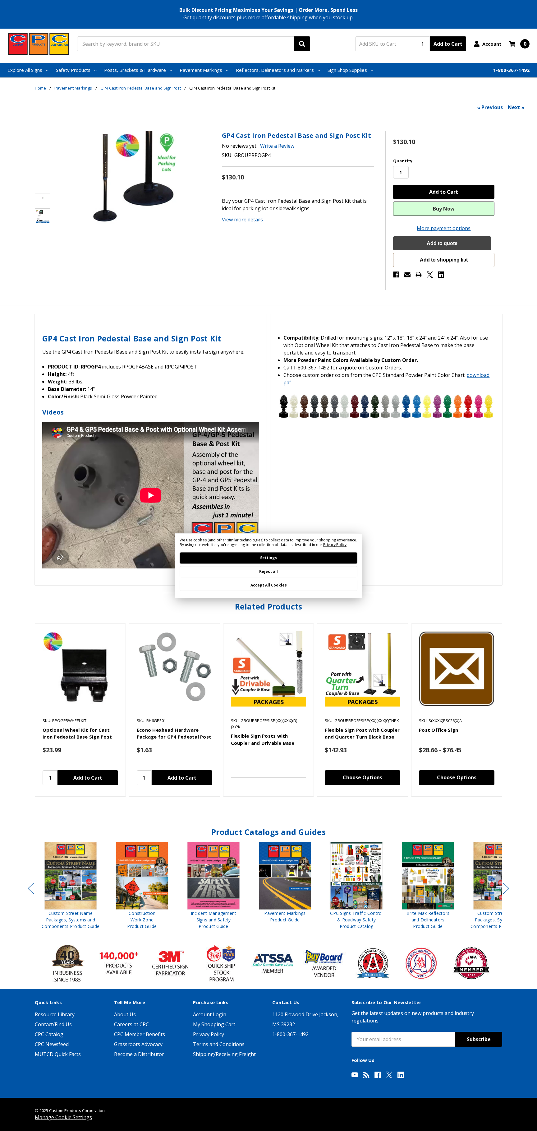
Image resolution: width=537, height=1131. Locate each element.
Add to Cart (448, 43)
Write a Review (277, 145)
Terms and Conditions (219, 1044)
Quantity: (403, 161)
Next (506, 888)
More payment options (443, 228)
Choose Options (362, 777)
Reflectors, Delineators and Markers (275, 70)
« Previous (490, 107)
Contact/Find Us (53, 1024)
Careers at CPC (131, 1024)
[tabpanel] (80, 710)
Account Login (209, 1014)
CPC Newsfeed (52, 1044)
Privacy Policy (208, 1034)
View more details (242, 219)
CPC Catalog (49, 1034)
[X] (430, 274)
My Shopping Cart (214, 1024)
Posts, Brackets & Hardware (135, 70)
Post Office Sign (438, 730)
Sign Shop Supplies (347, 70)
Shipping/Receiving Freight (224, 1054)
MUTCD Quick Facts (58, 1054)
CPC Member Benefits (139, 1034)
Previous (31, 888)
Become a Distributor (139, 1054)
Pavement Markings (201, 70)
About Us (125, 1014)
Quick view (80, 669)
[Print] (418, 274)
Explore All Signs (24, 70)
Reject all (268, 571)
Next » (516, 107)
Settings (268, 557)
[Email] (407, 274)
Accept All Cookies (268, 585)
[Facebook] (396, 274)
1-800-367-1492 (511, 70)
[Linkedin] (441, 274)
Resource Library (55, 1014)
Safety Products (73, 70)
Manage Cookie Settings (63, 1117)
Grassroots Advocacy (138, 1044)
